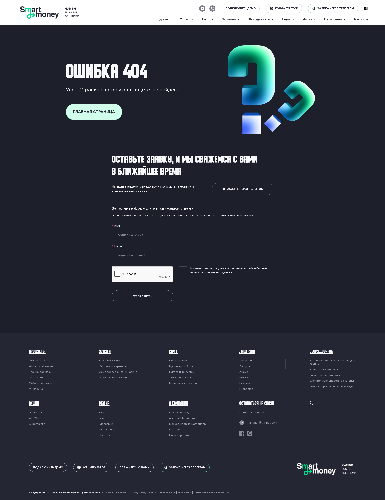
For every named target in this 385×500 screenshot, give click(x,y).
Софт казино (178, 360)
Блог (102, 418)
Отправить (142, 296)
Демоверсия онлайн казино (118, 372)
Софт (173, 352)
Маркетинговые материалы (187, 424)
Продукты (37, 352)
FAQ (101, 412)
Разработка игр (109, 360)
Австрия (244, 366)
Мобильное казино (42, 383)
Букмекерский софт (182, 366)
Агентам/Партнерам (182, 418)
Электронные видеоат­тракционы (332, 380)
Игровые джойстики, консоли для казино (332, 362)
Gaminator (35, 412)
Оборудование (321, 352)
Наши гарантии (179, 435)
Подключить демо (241, 8)
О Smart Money (179, 412)
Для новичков (108, 429)
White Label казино (42, 366)
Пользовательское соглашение (113, 491)
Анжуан (244, 372)
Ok (285, 487)
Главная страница (94, 111)
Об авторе (176, 429)
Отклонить (258, 487)
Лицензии (247, 352)
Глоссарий (106, 424)
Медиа (104, 404)
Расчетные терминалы (325, 375)
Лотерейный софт (181, 377)
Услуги (105, 352)
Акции (34, 404)
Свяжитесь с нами (251, 412)
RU (311, 404)
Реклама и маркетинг (113, 366)
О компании (178, 404)
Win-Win (34, 418)
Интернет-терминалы (324, 369)
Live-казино (37, 377)
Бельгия (245, 383)
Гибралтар (246, 389)
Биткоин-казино (39, 360)
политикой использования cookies (185, 484)
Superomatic (37, 424)
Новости (104, 435)
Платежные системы (183, 372)
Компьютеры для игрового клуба (332, 386)
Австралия (246, 360)
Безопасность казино (114, 377)
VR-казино (36, 389)
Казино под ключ (40, 372)
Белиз (243, 377)
